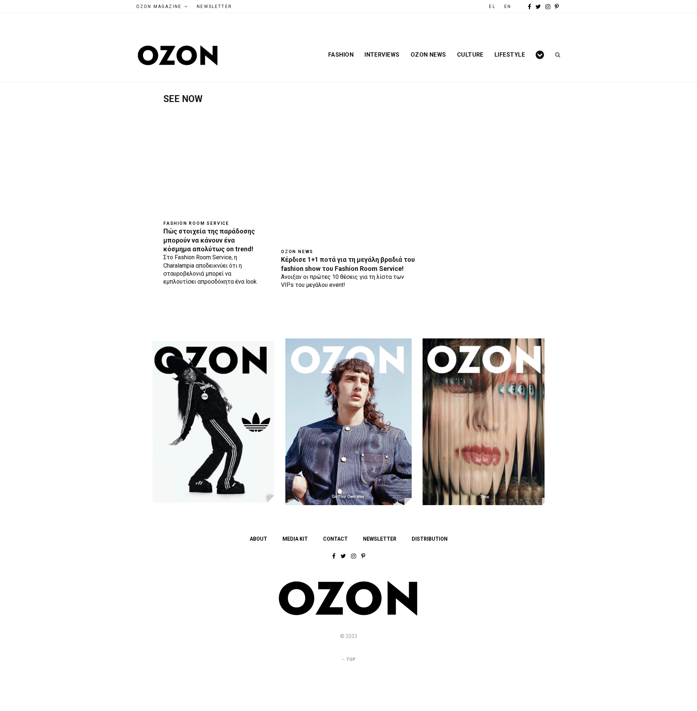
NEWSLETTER (214, 6)
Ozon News (428, 55)
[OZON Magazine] (178, 55)
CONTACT (335, 539)
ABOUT (258, 539)
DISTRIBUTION (430, 539)
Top (350, 659)
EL (492, 6)
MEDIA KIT (295, 539)
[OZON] (348, 614)
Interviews (382, 55)
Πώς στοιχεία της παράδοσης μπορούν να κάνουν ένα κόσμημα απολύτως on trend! (209, 240)
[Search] (555, 54)
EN (507, 6)
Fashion (341, 55)
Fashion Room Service (196, 223)
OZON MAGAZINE (159, 6)
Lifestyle (509, 55)
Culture (470, 55)
